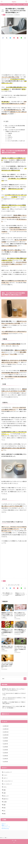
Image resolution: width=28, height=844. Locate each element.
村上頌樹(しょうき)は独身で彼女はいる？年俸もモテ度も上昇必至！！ (13, 702)
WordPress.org (5, 828)
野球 (4, 813)
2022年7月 (5, 743)
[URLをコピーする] (25, 38)
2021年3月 (5, 761)
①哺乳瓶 (10, 133)
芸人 (4, 810)
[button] (3, 38)
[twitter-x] (14, 840)
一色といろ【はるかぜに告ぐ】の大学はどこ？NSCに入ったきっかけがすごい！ (14, 698)
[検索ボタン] (26, 1)
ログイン (4, 823)
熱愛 (4, 804)
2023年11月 (5, 729)
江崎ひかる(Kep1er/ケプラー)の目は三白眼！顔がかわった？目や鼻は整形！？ (13, 707)
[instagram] (15, 840)
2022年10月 (5, 735)
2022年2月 (5, 755)
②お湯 (9, 135)
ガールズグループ (7, 772)
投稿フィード (5, 825)
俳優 (4, 790)
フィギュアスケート (8, 781)
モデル (4, 787)
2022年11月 (5, 732)
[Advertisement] (14, 56)
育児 (4, 14)
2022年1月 (5, 758)
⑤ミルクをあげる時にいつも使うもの (16, 140)
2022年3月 (5, 752)
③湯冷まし (10, 137)
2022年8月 (5, 741)
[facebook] (12, 840)
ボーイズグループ (7, 784)
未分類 (4, 802)
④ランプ (10, 139)
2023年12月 (5, 726)
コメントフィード (6, 826)
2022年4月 (5, 749)
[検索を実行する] (25, 678)
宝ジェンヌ (5, 796)
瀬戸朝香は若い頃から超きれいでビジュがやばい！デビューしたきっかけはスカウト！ (14, 689)
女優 (4, 793)
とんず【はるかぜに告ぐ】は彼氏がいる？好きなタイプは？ (14, 694)
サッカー (5, 775)
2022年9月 (5, 738)
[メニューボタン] (1, 1)
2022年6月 (5, 746)
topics (14, 1)
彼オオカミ (5, 799)
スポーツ (5, 778)
